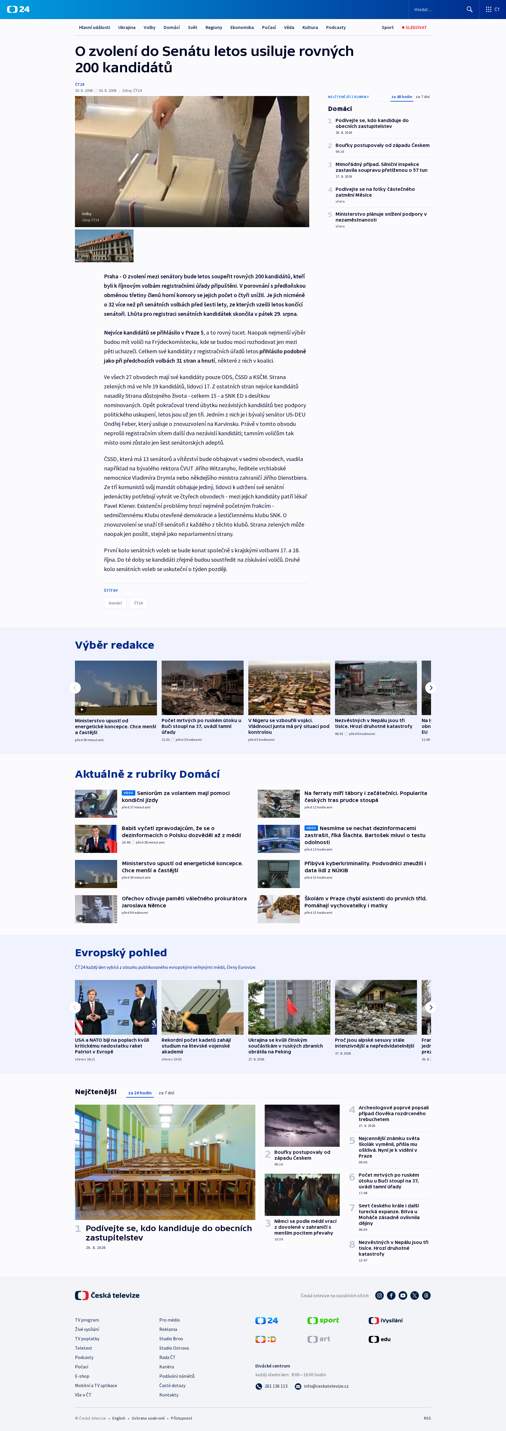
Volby (149, 27)
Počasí (269, 27)
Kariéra (166, 1367)
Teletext (83, 1348)
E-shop (82, 1376)
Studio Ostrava (174, 1348)
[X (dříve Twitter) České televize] (414, 1295)
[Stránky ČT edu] (379, 1339)
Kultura (310, 27)
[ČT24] (18, 9)
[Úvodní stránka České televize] (108, 1295)
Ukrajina (127, 27)
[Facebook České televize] (391, 1295)
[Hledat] (469, 9)
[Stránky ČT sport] (323, 1320)
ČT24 (79, 84)
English (118, 1418)
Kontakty (168, 1395)
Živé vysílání (87, 1329)
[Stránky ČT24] (266, 1320)
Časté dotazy (172, 1385)
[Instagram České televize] (379, 1295)
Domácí (172, 27)
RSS (427, 1418)
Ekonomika (242, 27)
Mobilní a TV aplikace (96, 1385)
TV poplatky (87, 1338)
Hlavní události (94, 27)
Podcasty (336, 27)
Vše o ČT (83, 1395)
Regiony (214, 27)
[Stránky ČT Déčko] (265, 1339)
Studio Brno (171, 1338)
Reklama (168, 1329)
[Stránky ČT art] (318, 1339)
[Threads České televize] (426, 1295)
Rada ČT (167, 1357)
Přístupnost (181, 1418)
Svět (192, 27)
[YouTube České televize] (403, 1295)
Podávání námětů (176, 1376)
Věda (289, 27)
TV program (87, 1320)
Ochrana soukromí (148, 1418)
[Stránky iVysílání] (386, 1320)
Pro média (169, 1320)
